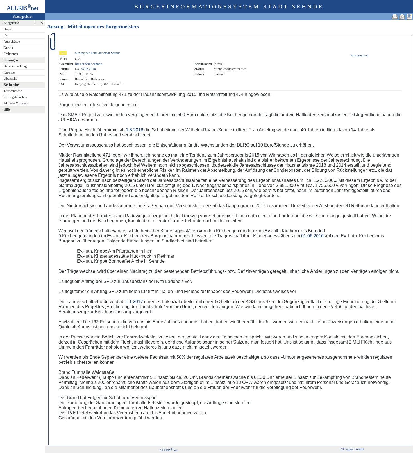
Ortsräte (9, 48)
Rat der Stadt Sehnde (88, 63)
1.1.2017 (134, 301)
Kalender (10, 72)
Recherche (11, 85)
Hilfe (7, 109)
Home (8, 29)
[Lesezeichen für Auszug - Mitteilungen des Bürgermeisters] (409, 16)
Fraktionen (11, 54)
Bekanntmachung (15, 66)
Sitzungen (11, 60)
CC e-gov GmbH (352, 449)
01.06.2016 (312, 236)
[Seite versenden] (402, 16)
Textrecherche (13, 91)
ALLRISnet (168, 450)
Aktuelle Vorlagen (16, 103)
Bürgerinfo (11, 23)
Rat (6, 35)
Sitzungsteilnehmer (16, 97)
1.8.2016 (134, 129)
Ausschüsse (12, 42)
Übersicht (10, 79)
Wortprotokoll (359, 55)
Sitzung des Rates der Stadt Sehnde (97, 52)
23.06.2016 (88, 68)
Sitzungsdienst (22, 17)
